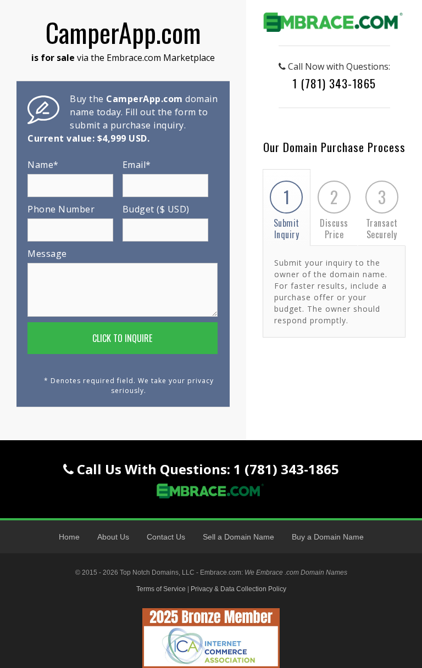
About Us (113, 536)
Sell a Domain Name (238, 536)
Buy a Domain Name (328, 536)
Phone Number (61, 209)
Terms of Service (161, 589)
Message (47, 254)
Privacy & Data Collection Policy (238, 589)
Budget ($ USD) (156, 209)
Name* (43, 165)
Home (69, 536)
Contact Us (166, 536)
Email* (137, 165)
